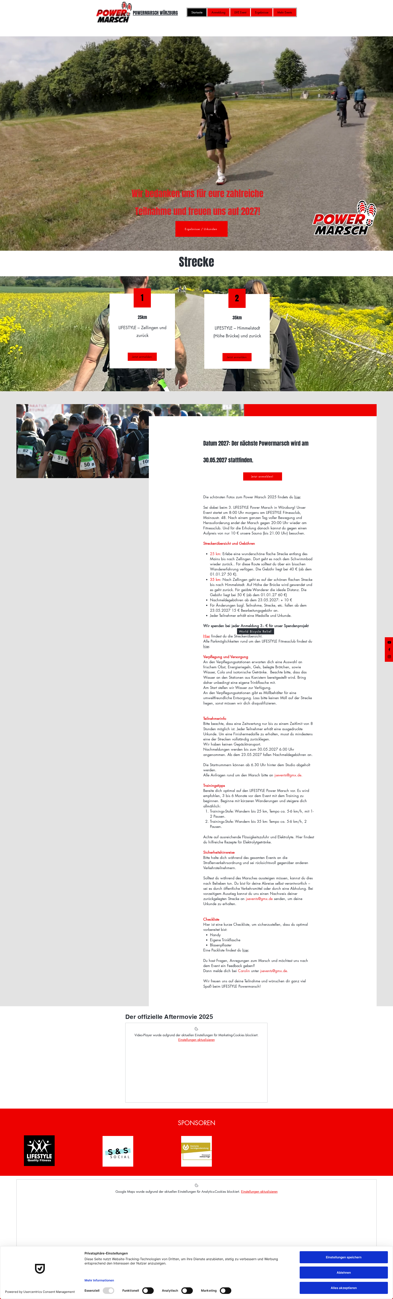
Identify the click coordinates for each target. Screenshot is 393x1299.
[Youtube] (389, 642)
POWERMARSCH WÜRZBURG (155, 13)
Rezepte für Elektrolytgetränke (247, 842)
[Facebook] (389, 649)
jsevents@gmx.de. (288, 774)
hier (297, 496)
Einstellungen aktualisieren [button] (196, 1040)
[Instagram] (389, 657)
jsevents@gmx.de (273, 970)
